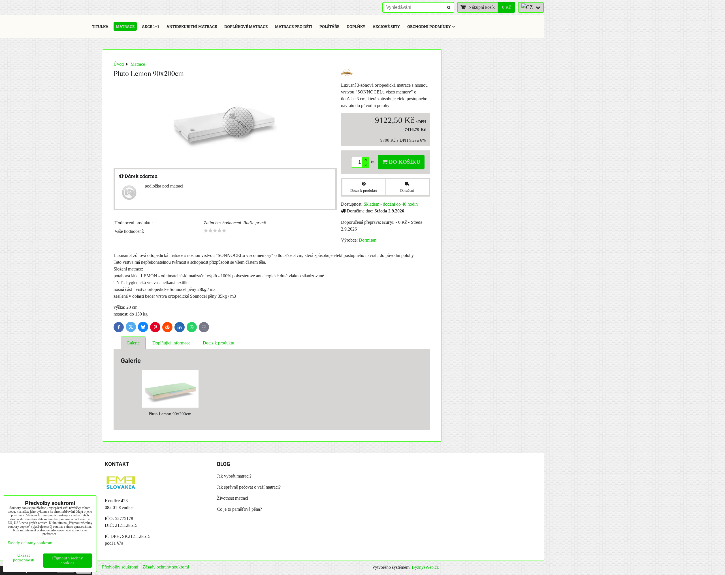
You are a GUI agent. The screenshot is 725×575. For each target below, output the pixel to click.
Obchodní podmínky (429, 26)
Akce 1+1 (150, 26)
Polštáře (329, 26)
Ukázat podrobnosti (23, 557)
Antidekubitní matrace (192, 26)
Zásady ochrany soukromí (165, 567)
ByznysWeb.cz (425, 567)
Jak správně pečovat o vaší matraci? (249, 487)
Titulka (100, 26)
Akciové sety (386, 26)
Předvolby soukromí (120, 567)
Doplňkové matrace (246, 26)
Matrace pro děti (293, 26)
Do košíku (403, 162)
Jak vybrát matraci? (234, 476)
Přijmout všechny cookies (67, 560)
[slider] (215, 230)
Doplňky (356, 26)
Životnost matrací (232, 498)
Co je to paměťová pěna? (239, 509)
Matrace (125, 26)
